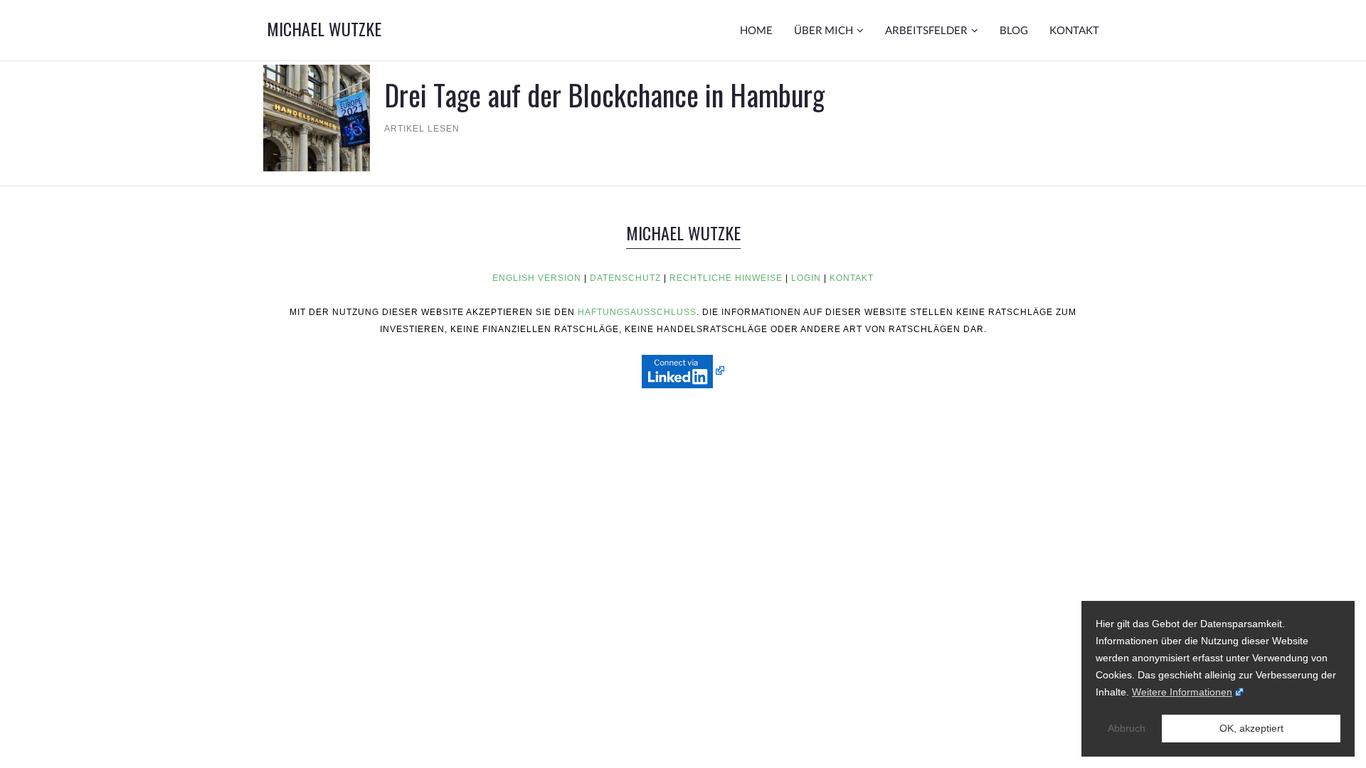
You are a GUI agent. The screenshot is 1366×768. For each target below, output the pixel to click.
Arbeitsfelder (926, 29)
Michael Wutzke (324, 28)
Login (806, 278)
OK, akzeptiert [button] (1251, 728)
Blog (1014, 29)
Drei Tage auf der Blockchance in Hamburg (604, 94)
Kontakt (1074, 29)
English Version (536, 278)
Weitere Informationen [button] (1182, 692)
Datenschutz (625, 278)
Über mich (823, 29)
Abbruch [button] (1126, 728)
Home (756, 29)
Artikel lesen (422, 129)
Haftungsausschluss (637, 312)
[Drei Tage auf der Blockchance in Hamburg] (316, 117)
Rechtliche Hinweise (726, 278)
